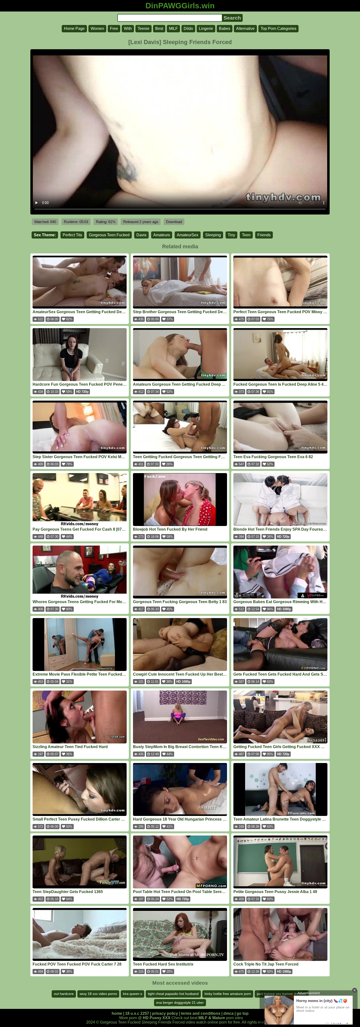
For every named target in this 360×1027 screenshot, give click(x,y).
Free (114, 28)
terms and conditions (200, 1013)
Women (97, 28)
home (117, 1013)
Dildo (188, 28)
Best (159, 28)
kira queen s (132, 994)
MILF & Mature (211, 1018)
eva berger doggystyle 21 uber (180, 1002)
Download (174, 222)
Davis (141, 235)
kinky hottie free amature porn (227, 994)
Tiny (231, 235)
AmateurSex (187, 235)
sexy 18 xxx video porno (98, 994)
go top (243, 1013)
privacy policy (165, 1013)
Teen (246, 235)
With (128, 28)
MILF (173, 28)
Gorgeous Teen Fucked (109, 235)
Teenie (143, 28)
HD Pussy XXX (156, 1018)
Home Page (74, 28)
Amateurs (161, 235)
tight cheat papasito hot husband (173, 994)
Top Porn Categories (278, 28)
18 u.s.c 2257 (137, 1013)
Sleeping (213, 235)
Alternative (245, 28)
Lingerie (206, 28)
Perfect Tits (72, 235)
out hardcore (64, 994)
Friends (264, 235)
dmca (228, 1013)
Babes (224, 28)
